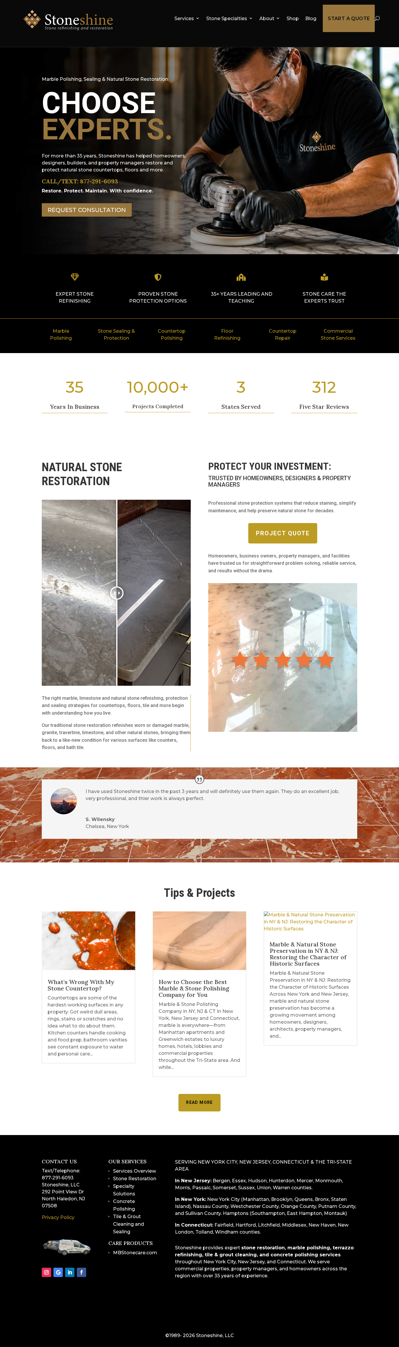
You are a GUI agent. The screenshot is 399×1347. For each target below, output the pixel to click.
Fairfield (223, 1225)
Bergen (221, 1180)
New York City (223, 1199)
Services (184, 18)
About (266, 18)
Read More (199, 1102)
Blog (310, 18)
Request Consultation (87, 209)
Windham (226, 1232)
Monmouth (328, 1180)
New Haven (322, 1225)
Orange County (298, 1206)
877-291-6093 (99, 181)
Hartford (245, 1225)
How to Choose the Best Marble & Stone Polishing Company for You (194, 988)
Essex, (239, 1180)
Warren (281, 1187)
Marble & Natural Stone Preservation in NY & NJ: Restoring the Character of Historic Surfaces (308, 954)
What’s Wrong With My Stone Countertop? (81, 985)
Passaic (201, 1187)
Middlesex (294, 1225)
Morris (182, 1187)
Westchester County (254, 1206)
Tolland (204, 1232)
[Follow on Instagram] (46, 1272)
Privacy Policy (58, 1217)
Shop (293, 18)
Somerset (224, 1187)
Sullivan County (203, 1213)
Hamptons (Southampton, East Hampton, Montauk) (285, 1213)
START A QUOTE (349, 18)
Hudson (257, 1180)
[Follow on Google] (58, 1272)
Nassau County (210, 1206)
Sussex (246, 1187)
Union (264, 1187)
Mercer (304, 1180)
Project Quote (283, 533)
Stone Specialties (226, 18)
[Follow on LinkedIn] (69, 1272)
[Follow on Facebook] (81, 1272)
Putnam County (336, 1206)
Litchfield (269, 1225)
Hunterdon (281, 1180)
